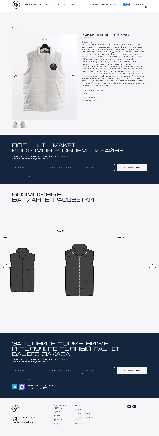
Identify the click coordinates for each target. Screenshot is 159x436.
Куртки (48, 5)
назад (17, 28)
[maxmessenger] (134, 408)
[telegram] (129, 408)
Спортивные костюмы (33, 5)
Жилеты (56, 5)
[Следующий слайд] (73, 77)
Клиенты (80, 5)
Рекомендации (92, 5)
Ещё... (64, 5)
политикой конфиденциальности (80, 176)
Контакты (114, 5)
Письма (104, 5)
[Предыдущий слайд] (16, 77)
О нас (71, 5)
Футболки (58, 420)
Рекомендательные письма (84, 418)
